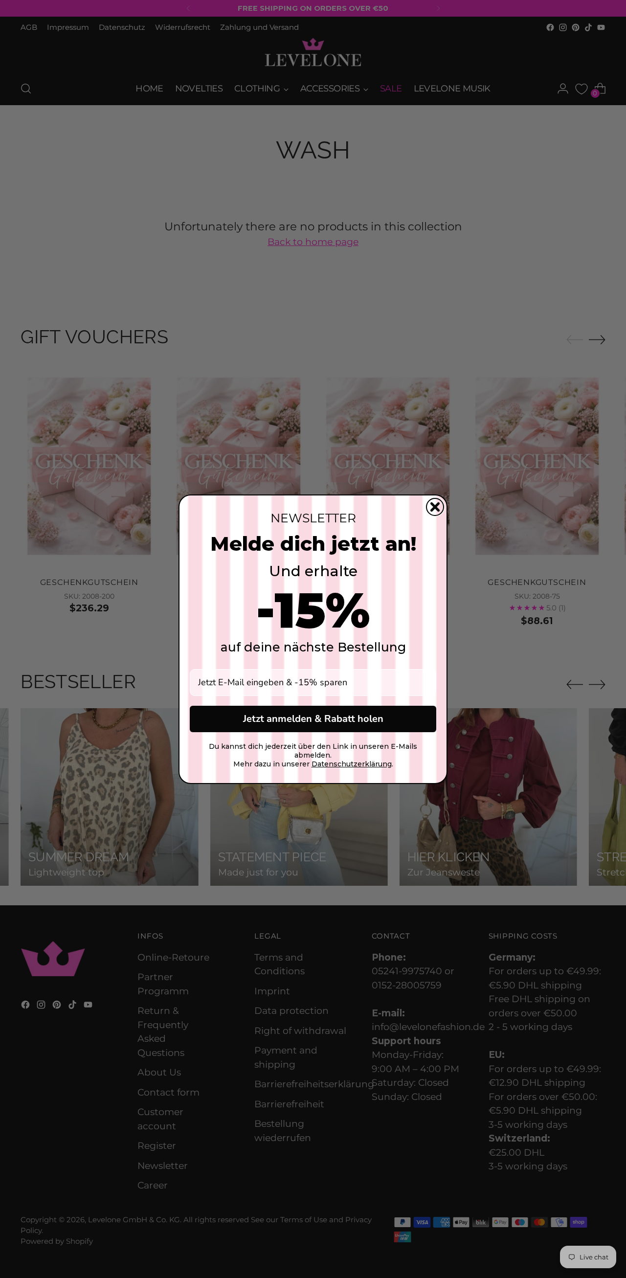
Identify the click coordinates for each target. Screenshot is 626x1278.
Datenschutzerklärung (352, 764)
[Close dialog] (435, 507)
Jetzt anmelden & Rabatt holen (313, 718)
